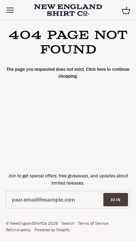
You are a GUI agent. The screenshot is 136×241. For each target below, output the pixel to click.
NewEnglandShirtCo (28, 223)
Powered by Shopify (52, 230)
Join (116, 200)
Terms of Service (93, 223)
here (101, 69)
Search (68, 223)
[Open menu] (17, 10)
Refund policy (18, 230)
